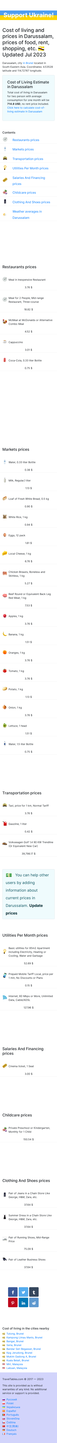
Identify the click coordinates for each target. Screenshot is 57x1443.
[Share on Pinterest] (13, 1302)
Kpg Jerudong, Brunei (19, 1352)
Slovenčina (12, 1418)
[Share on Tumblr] (34, 1292)
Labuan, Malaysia (16, 1368)
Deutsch (11, 1430)
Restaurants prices (26, 140)
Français (11, 1433)
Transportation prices (28, 159)
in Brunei (28, 63)
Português (12, 1414)
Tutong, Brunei (15, 1333)
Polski (10, 1403)
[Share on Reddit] (34, 1302)
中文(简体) (12, 1426)
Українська (13, 1407)
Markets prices (23, 149)
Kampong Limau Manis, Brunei (24, 1337)
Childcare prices (24, 192)
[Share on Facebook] (13, 1292)
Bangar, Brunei (15, 1341)
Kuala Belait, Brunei (17, 1360)
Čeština (11, 1422)
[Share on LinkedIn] (23, 1302)
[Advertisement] (28, 246)
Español (11, 1410)
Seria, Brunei (13, 1345)
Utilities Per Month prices (30, 168)
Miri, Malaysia (14, 1364)
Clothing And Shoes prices (31, 202)
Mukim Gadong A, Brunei (21, 1356)
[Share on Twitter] (23, 1292)
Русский (11, 1399)
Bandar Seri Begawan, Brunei (23, 1348)
